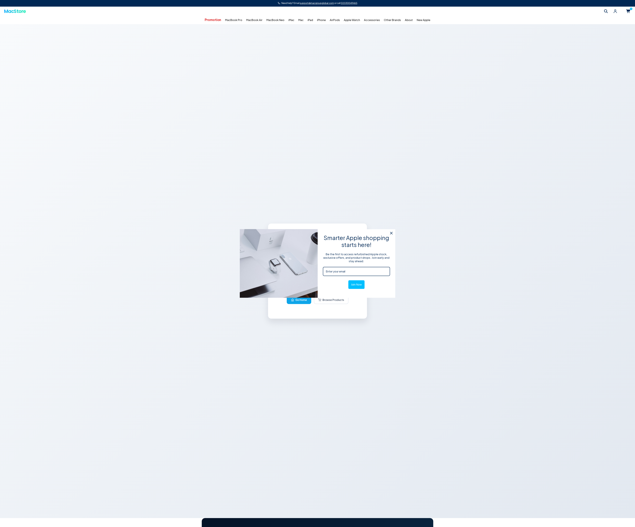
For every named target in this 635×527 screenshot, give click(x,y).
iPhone (321, 20)
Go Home (301, 299)
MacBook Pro (233, 20)
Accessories (372, 20)
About (409, 20)
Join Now (356, 284)
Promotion (213, 20)
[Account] (615, 11)
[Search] (606, 11)
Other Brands (392, 20)
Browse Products (333, 299)
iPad (310, 20)
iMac (291, 20)
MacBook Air (254, 20)
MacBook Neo (275, 20)
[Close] (391, 233)
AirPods (335, 20)
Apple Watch (352, 20)
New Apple (423, 20)
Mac (301, 20)
